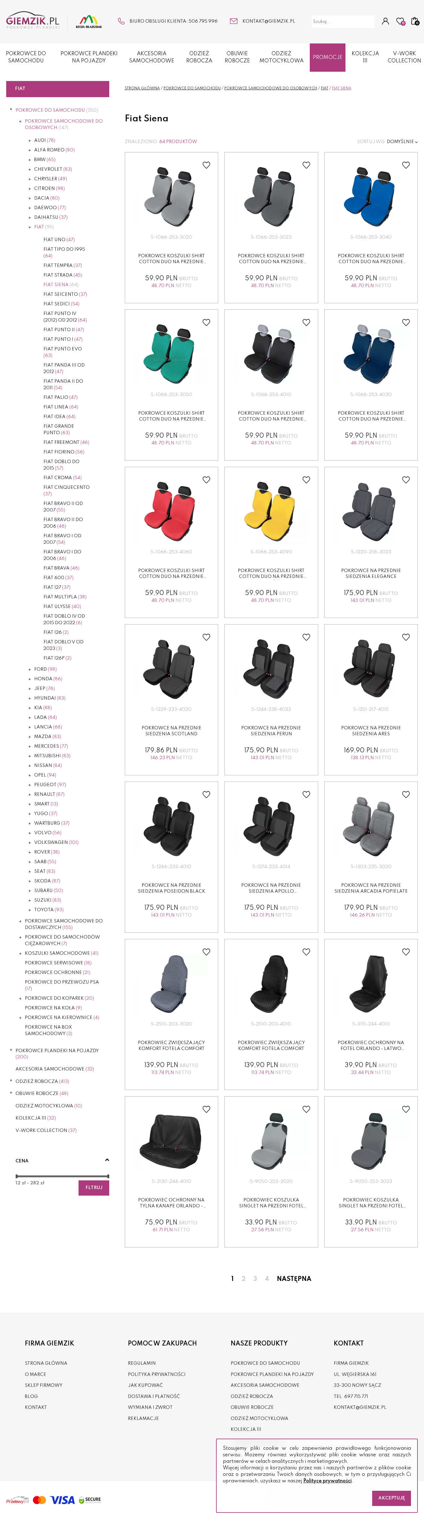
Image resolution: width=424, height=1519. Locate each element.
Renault (49, 794)
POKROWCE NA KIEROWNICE (62, 1018)
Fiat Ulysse (62, 607)
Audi (44, 140)
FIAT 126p (57, 658)
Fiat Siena (61, 285)
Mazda (47, 737)
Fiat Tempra (62, 266)
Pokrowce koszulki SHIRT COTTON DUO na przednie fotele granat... (371, 419)
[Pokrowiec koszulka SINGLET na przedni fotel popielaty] (271, 1142)
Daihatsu (51, 217)
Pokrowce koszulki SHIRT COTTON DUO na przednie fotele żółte (271, 577)
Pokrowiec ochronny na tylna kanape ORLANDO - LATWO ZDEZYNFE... (171, 1206)
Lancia (48, 727)
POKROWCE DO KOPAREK (59, 998)
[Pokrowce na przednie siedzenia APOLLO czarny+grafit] (271, 827)
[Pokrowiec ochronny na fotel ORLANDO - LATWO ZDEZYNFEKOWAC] (371, 984)
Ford (45, 669)
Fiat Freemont (66, 442)
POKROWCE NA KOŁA (53, 1008)
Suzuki (47, 900)
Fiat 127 (56, 587)
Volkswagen (56, 843)
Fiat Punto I (63, 339)
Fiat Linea (60, 407)
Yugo (45, 814)
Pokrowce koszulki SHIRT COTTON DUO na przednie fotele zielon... (171, 419)
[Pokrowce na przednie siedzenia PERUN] (271, 669)
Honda (48, 679)
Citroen (49, 189)
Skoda (47, 881)
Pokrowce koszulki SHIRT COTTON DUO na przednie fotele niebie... (371, 262)
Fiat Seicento (65, 294)
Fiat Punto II (63, 330)
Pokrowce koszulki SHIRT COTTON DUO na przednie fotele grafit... (271, 262)
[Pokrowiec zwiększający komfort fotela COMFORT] (171, 984)
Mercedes (51, 746)
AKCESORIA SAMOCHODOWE (151, 57)
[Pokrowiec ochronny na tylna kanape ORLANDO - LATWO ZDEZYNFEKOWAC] (171, 1142)
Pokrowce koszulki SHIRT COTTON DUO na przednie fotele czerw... (171, 577)
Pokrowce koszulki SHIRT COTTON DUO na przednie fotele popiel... (171, 262)
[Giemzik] (54, 21)
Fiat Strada (62, 275)
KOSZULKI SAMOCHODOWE (61, 953)
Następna (294, 1279)
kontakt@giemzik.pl (268, 21)
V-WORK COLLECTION (404, 57)
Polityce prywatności (327, 1481)
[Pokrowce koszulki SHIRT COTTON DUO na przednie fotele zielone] (171, 355)
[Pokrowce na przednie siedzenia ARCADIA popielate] (371, 827)
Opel (45, 775)
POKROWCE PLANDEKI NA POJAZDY (89, 57)
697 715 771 (356, 1397)
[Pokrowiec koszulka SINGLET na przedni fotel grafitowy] (371, 1142)
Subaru (48, 891)
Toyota (49, 910)
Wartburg (52, 823)
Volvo (47, 833)
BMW (45, 160)
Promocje (327, 57)
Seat (44, 871)
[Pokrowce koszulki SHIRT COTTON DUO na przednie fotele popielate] (171, 197)
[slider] (16, 1176)
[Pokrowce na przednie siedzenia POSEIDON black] (171, 827)
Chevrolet (53, 169)
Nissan (48, 766)
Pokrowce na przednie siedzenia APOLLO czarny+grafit (271, 891)
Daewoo (50, 208)
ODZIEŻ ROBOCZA (199, 57)
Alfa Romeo (54, 150)
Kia (43, 708)
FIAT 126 (56, 632)
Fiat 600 (58, 578)
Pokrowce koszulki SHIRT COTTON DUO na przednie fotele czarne (271, 419)
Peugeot (50, 785)
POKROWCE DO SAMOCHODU (26, 57)
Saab (45, 862)
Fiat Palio (60, 397)
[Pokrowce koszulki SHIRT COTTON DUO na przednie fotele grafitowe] (271, 197)
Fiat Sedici (61, 304)
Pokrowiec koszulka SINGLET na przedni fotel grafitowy (371, 1206)
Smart (46, 804)
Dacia (47, 198)
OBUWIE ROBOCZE (237, 57)
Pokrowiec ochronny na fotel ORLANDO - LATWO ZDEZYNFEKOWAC (371, 1049)
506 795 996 (203, 21)
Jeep (44, 689)
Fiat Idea (59, 417)
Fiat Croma (62, 478)
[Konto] (385, 22)
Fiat (44, 227)
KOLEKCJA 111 (365, 57)
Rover (47, 852)
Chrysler (50, 179)
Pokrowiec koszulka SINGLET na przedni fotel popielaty (271, 1206)
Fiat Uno (59, 240)
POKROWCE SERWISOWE (58, 963)
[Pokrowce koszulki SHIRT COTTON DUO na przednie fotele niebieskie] (371, 197)
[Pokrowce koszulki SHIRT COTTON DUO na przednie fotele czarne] (271, 355)
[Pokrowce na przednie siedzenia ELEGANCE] (371, 512)
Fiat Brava (61, 568)
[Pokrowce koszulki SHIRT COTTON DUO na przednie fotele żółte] (271, 512)
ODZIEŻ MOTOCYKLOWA (281, 57)
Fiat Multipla (65, 597)
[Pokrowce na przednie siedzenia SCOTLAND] (171, 669)
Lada (45, 717)
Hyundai (49, 698)
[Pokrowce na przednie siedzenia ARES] (371, 669)
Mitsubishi (52, 756)
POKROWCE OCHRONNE (57, 973)
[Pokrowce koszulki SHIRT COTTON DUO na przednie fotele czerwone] (171, 512)
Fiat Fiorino (63, 452)
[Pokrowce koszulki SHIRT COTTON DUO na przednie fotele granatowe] (371, 355)
